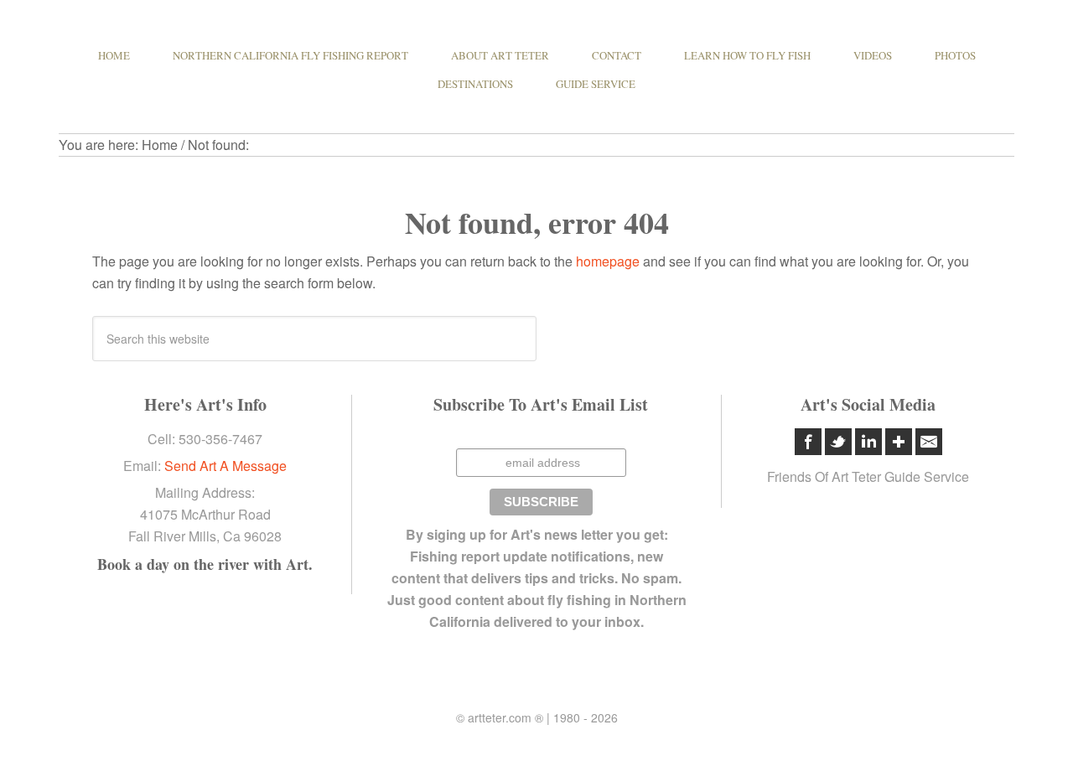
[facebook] (808, 441)
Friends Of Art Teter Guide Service (868, 476)
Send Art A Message (225, 465)
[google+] (898, 441)
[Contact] (928, 441)
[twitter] (838, 441)
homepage (608, 261)
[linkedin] (868, 441)
